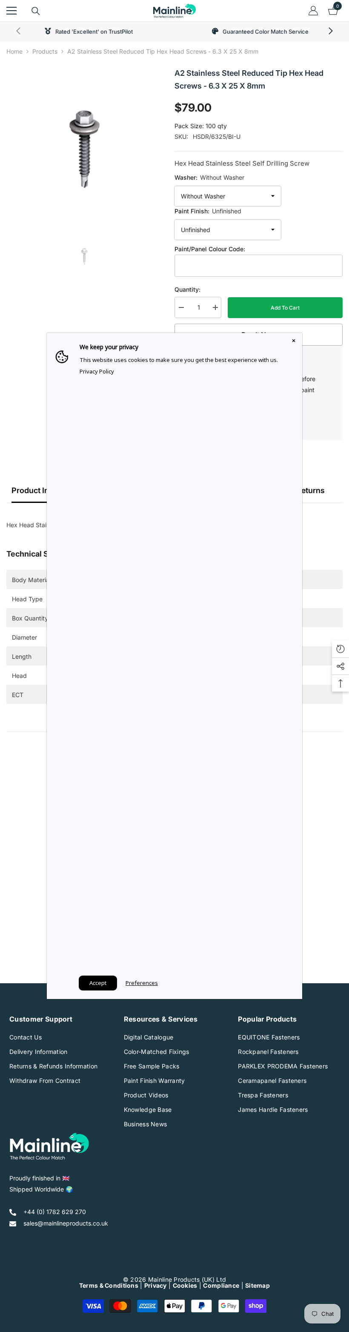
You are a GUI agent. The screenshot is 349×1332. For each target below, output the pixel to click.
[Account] (313, 10)
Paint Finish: (207, 211)
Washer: (209, 177)
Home (14, 51)
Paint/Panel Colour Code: (209, 249)
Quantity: (187, 289)
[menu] (11, 11)
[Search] (36, 11)
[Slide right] (330, 31)
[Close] (293, 341)
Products (44, 51)
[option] (84, 144)
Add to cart (285, 307)
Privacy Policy (97, 371)
